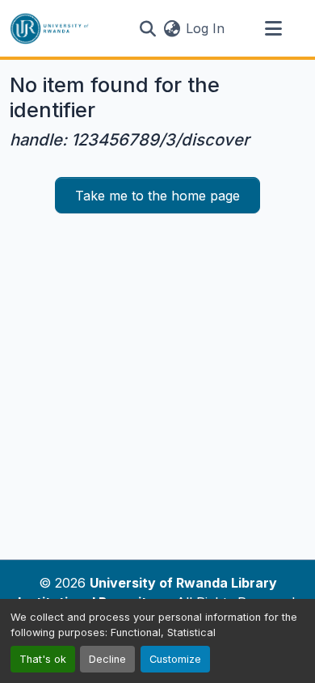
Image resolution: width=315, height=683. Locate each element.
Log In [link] (205, 28)
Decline (107, 659)
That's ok (42, 659)
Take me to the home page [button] (157, 196)
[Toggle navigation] (273, 28)
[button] (49, 28)
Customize (175, 659)
